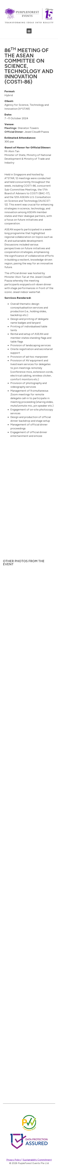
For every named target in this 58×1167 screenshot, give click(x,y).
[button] (29, 30)
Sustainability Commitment (37, 1159)
